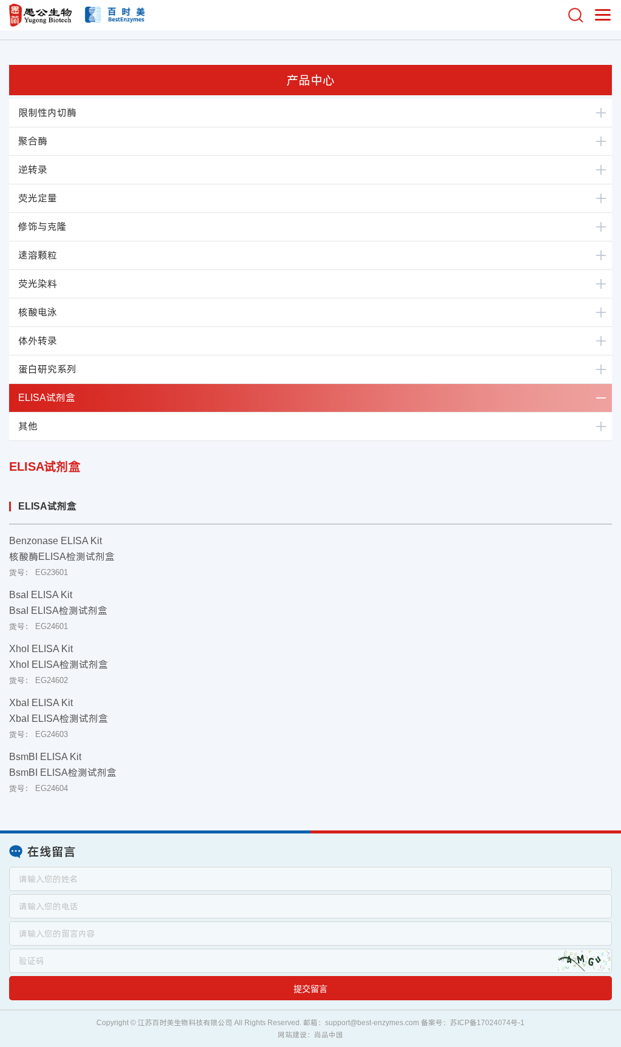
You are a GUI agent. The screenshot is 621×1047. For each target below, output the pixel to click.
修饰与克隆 (42, 226)
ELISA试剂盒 (46, 397)
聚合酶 (32, 141)
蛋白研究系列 (47, 369)
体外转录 (37, 340)
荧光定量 (37, 198)
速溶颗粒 (37, 255)
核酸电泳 (37, 312)
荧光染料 (37, 283)
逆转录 (32, 169)
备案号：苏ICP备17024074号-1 (473, 1022)
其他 (28, 426)
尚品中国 (328, 1035)
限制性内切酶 (47, 112)
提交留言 (310, 989)
